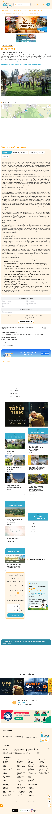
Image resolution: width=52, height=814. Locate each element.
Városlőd (9, 52)
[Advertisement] (26, 374)
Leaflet (49, 117)
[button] (26, 111)
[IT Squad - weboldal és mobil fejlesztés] (35, 810)
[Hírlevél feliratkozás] (35, 4)
